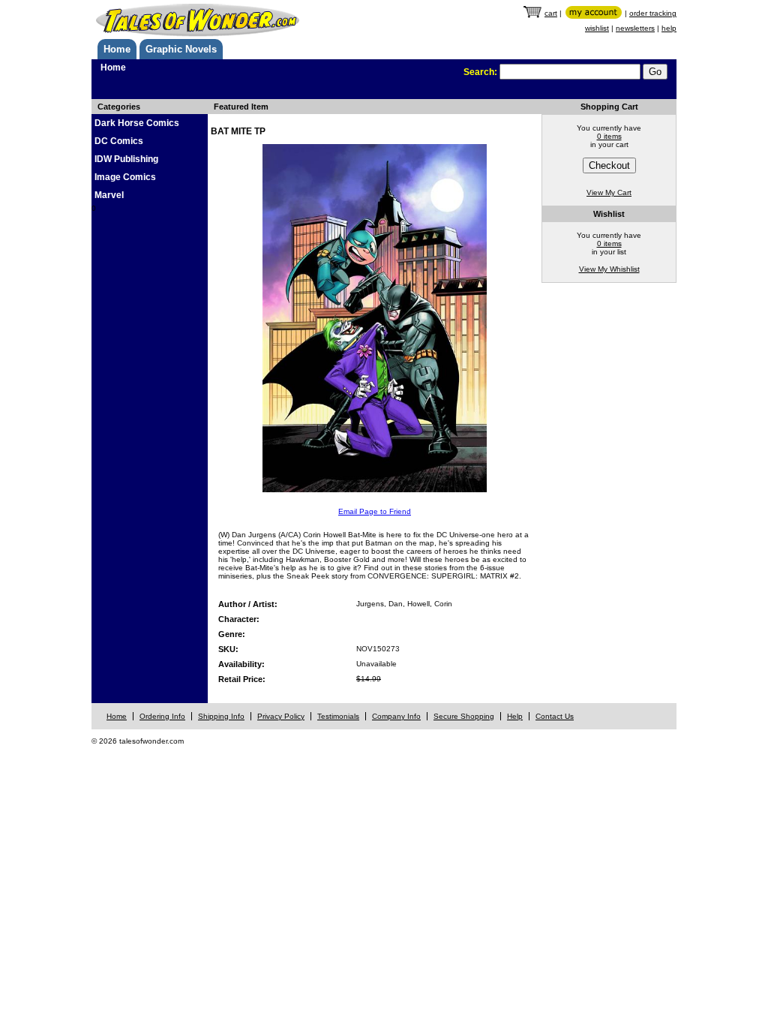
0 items (609, 136)
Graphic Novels (181, 49)
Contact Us (555, 716)
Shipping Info (221, 716)
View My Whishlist (609, 269)
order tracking (652, 13)
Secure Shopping (464, 716)
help (669, 28)
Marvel (109, 195)
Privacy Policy (280, 716)
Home (117, 49)
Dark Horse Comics (136, 123)
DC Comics (118, 141)
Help (515, 716)
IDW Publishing (126, 159)
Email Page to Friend (374, 511)
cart (550, 13)
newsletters (635, 28)
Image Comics (125, 177)
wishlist (597, 28)
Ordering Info (162, 716)
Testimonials (338, 716)
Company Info (396, 716)
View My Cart (609, 192)
